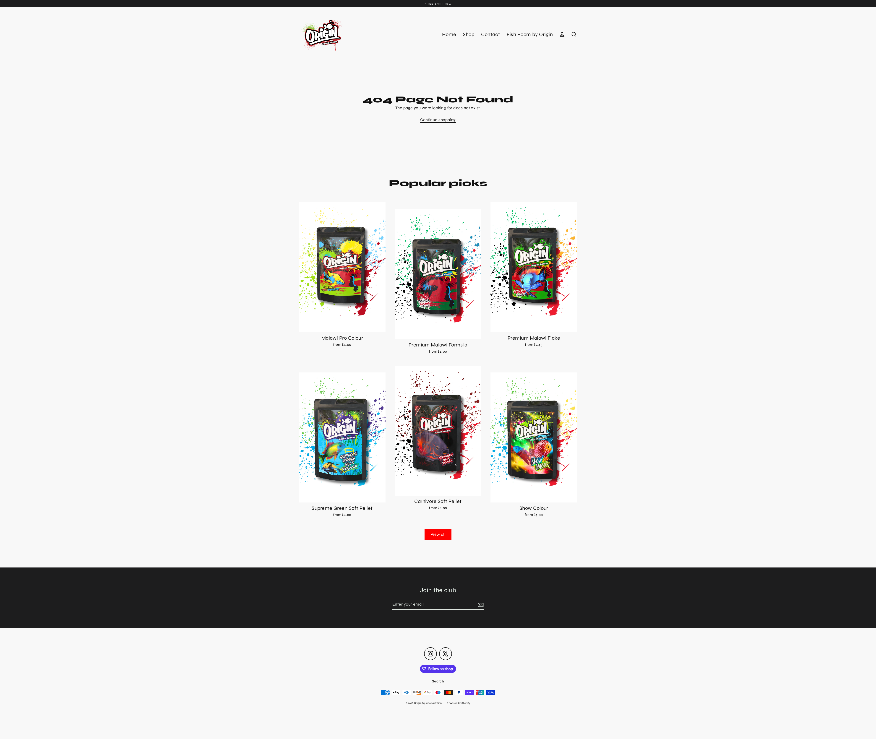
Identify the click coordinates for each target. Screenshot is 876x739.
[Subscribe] (480, 604)
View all (438, 534)
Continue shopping (438, 119)
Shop (468, 34)
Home (449, 34)
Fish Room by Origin (530, 34)
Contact (490, 34)
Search (438, 681)
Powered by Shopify (458, 703)
